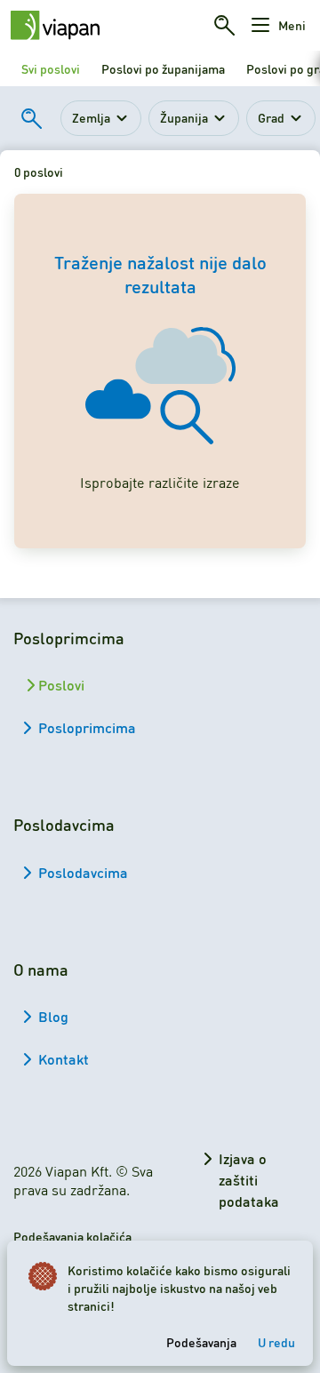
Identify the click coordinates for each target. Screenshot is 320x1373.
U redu (276, 1342)
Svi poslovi (50, 68)
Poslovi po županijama (163, 68)
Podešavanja (201, 1342)
